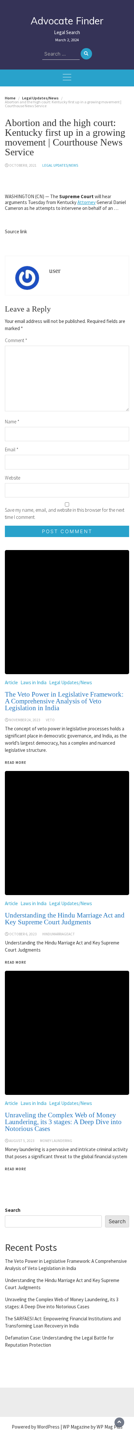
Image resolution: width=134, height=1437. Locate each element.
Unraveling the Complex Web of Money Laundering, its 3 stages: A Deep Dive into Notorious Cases (63, 1122)
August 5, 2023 (21, 1140)
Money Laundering (56, 1140)
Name (12, 421)
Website (12, 478)
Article (11, 1103)
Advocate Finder (67, 21)
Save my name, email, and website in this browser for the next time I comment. (64, 513)
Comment (16, 340)
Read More (15, 1169)
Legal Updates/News (60, 165)
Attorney (86, 202)
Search (12, 1210)
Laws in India (33, 1103)
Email (12, 449)
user (54, 271)
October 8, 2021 (23, 165)
